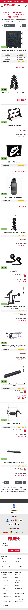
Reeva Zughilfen (14, 271)
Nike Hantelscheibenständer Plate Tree (14, 232)
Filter (24, 25)
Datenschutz (18, 558)
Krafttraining (5, 10)
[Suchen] (22, 6)
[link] (7, 520)
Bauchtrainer (18, 596)
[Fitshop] (9, 5)
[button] (24, 482)
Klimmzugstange (19, 599)
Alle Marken (5, 605)
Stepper (4, 593)
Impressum (17, 561)
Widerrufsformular (6, 566)
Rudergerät (18, 577)
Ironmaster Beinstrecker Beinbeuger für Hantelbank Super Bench (14, 346)
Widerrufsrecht (18, 564)
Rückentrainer (6, 599)
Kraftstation (5, 580)
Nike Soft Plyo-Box (14, 162)
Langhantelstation (19, 593)
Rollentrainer (18, 591)
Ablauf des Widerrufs (19, 566)
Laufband (5, 577)
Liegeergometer (19, 588)
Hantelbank (18, 583)
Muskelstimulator (7, 601)
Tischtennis (5, 583)
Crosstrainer (5, 574)
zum (5, 545)
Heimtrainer (5, 591)
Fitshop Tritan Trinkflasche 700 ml (14, 197)
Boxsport (5, 588)
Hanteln (17, 585)
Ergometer (17, 574)
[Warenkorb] (26, 6)
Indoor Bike (5, 585)
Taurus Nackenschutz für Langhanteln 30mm (14, 384)
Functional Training (7, 596)
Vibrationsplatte (19, 601)
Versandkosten (5, 564)
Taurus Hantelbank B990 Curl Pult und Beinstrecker (14, 307)
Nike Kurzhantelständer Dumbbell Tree (14, 93)
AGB (3, 558)
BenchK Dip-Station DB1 (14, 423)
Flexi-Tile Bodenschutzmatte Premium (14, 50)
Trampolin (17, 580)
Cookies (4, 561)
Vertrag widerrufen (14, 550)
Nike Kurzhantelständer (14, 125)
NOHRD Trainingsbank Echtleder (14, 462)
